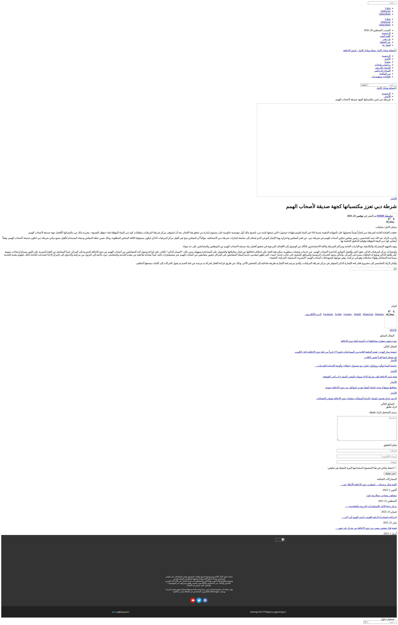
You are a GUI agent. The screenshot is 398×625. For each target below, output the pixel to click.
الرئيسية (386, 33)
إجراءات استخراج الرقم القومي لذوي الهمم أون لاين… (369, 517)
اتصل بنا (386, 45)
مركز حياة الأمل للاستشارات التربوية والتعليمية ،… (371, 506)
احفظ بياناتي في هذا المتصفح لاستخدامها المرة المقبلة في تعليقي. (360, 468)
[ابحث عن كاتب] (390, 327)
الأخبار (387, 59)
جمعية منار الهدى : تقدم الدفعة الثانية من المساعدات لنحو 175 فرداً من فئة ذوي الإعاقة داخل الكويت (346, 352)
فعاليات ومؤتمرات (381, 76)
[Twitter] (199, 600)
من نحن (387, 39)
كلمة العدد (385, 36)
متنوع (388, 61)
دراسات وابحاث (383, 64)
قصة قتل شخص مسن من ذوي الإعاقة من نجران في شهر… (366, 528)
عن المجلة (385, 42)
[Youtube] (193, 600)
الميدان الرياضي (382, 70)
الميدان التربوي (383, 67)
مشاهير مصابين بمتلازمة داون (381, 495)
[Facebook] (205, 600)
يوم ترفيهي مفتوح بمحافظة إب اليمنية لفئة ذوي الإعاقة (369, 341)
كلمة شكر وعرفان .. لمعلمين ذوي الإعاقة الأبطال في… (368, 484)
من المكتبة (385, 73)
